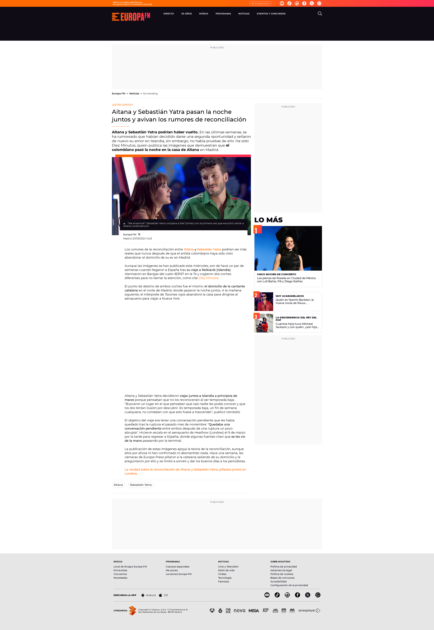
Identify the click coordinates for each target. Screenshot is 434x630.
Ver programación (260, 3)
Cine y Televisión (228, 566)
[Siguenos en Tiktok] (289, 3)
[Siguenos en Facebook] (304, 3)
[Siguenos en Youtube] (282, 3)
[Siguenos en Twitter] (312, 3)
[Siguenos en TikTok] (277, 596)
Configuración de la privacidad (289, 585)
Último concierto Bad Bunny (127, 2)
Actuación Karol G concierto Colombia (132, 4)
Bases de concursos (282, 577)
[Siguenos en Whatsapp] (319, 3)
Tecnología (224, 577)
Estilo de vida (226, 570)
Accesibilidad (278, 581)
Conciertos (120, 574)
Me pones (172, 570)
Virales (222, 574)
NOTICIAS (243, 13)
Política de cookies (281, 574)
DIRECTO (168, 13)
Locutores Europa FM (179, 574)
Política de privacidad (283, 566)
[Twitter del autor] (139, 234)
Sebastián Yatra (209, 249)
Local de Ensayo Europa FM (130, 566)
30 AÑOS (186, 13)
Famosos (223, 581)
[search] (320, 14)
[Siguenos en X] (307, 596)
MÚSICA (203, 13)
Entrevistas (120, 570)
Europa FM (119, 93)
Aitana (189, 249)
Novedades (120, 577)
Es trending (150, 93)
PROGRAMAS (223, 13)
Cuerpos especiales (177, 566)
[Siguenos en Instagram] (297, 3)
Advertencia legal (281, 570)
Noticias (134, 93)
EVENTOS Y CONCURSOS (271, 13)
